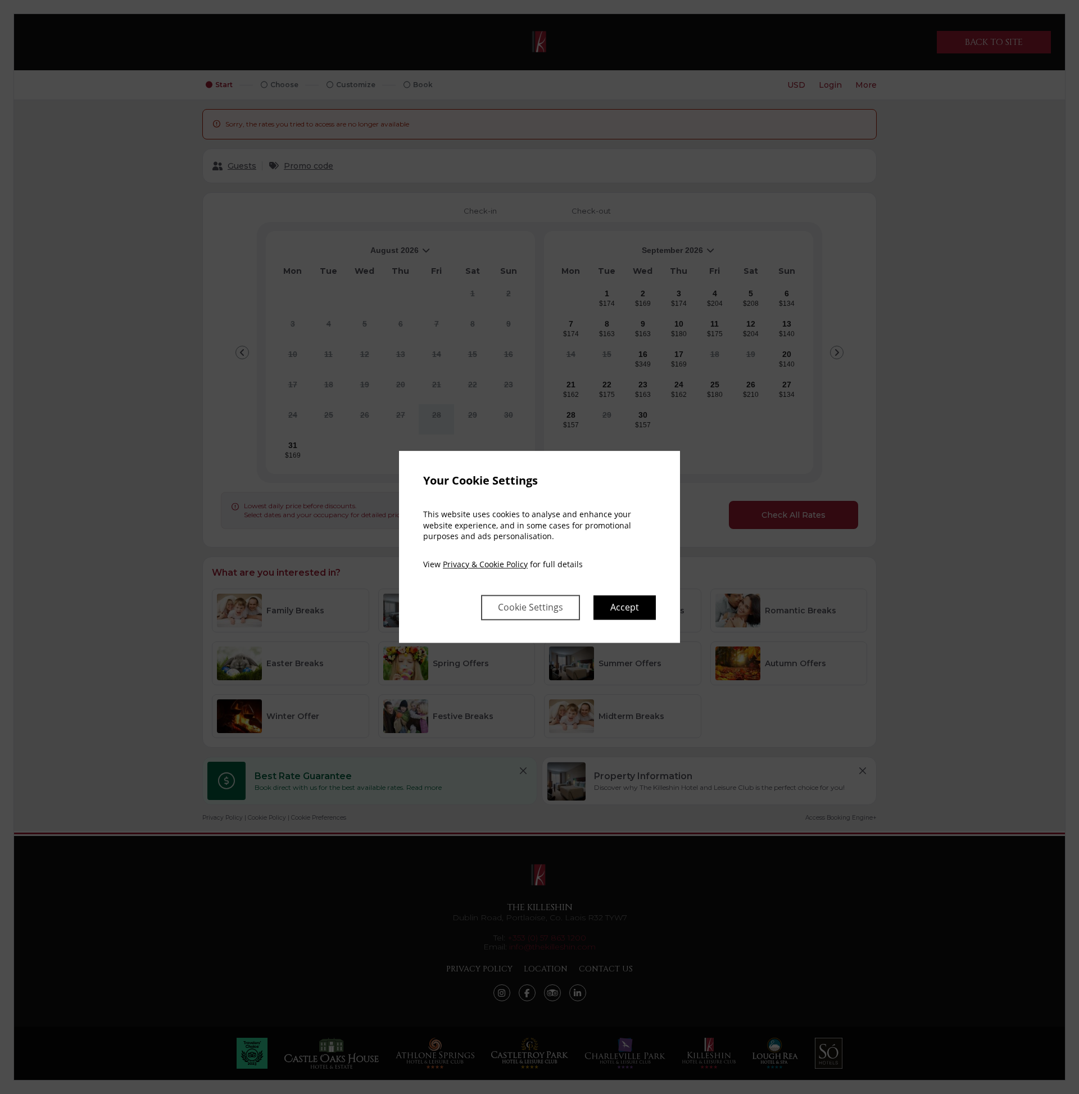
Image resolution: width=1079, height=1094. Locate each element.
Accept (624, 608)
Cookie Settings (530, 608)
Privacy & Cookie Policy (485, 564)
